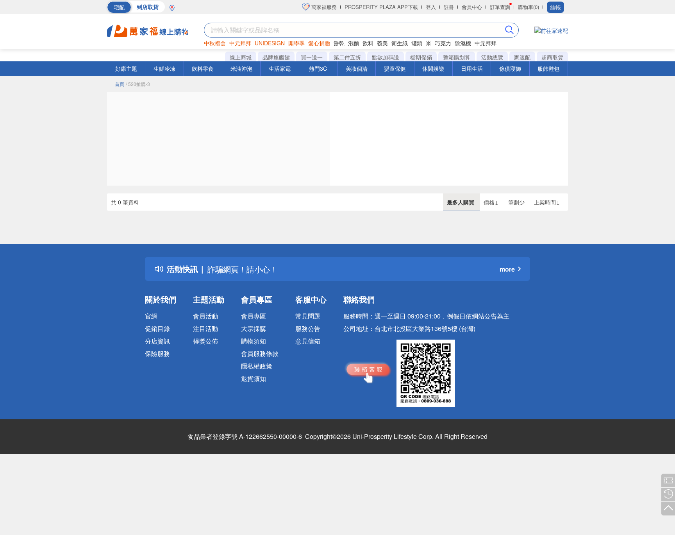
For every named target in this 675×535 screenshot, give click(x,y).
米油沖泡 (241, 68)
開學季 (296, 43)
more (507, 269)
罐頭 (416, 43)
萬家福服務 (323, 7)
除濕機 (463, 43)
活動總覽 (492, 57)
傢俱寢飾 (510, 68)
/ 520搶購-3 (138, 84)
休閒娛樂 (433, 68)
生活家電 (280, 68)
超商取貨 (552, 57)
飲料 (367, 43)
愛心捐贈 (319, 43)
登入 (431, 7)
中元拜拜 (240, 43)
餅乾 (339, 43)
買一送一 (312, 57)
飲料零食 (203, 68)
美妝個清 (357, 68)
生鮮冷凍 (164, 68)
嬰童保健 (395, 68)
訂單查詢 (500, 7)
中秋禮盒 (215, 43)
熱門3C (318, 68)
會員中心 (472, 7)
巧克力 (443, 43)
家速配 (522, 57)
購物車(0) (528, 7)
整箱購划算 (456, 57)
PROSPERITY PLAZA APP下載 (381, 7)
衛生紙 (399, 43)
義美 (382, 43)
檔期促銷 (421, 57)
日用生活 (472, 68)
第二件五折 (347, 57)
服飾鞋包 (548, 68)
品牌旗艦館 (276, 57)
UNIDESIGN (270, 43)
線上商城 (241, 57)
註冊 (449, 7)
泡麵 (353, 43)
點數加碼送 (385, 57)
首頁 (119, 84)
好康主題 (126, 68)
